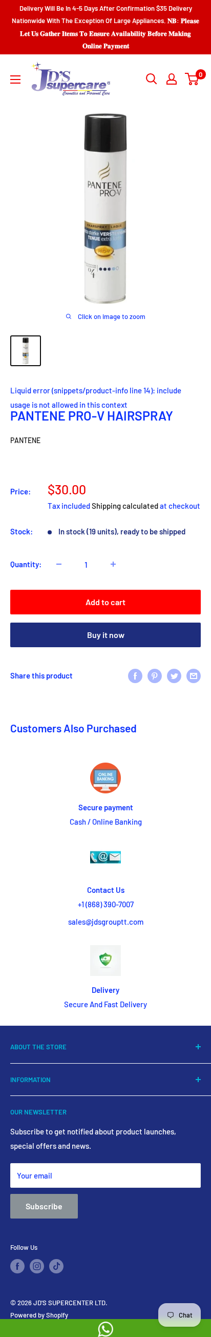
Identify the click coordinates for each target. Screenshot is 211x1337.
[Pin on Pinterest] (154, 675)
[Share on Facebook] (135, 675)
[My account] (171, 79)
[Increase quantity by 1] (113, 564)
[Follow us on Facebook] (17, 1266)
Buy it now (105, 635)
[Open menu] (15, 79)
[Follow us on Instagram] (37, 1266)
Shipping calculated (125, 505)
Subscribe (44, 1206)
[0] (192, 79)
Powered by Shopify (39, 1315)
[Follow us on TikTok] (56, 1266)
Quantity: (25, 564)
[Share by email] (193, 675)
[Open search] (151, 79)
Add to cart (105, 602)
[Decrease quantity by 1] (59, 564)
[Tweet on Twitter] (174, 675)
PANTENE (25, 440)
